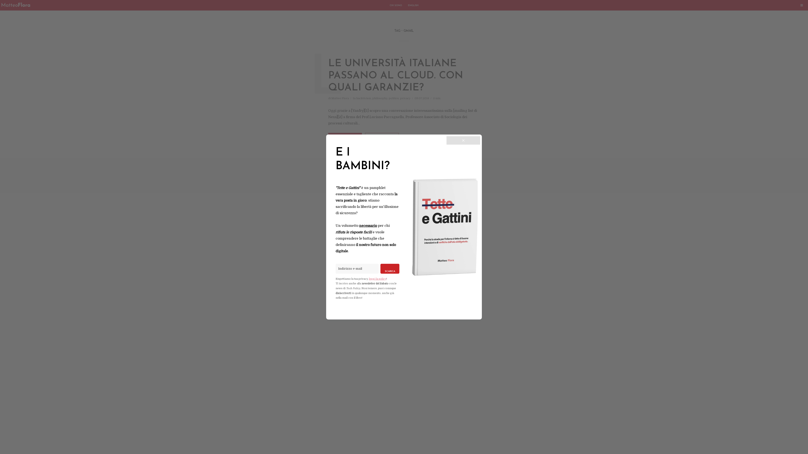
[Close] (463, 140)
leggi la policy (377, 278)
